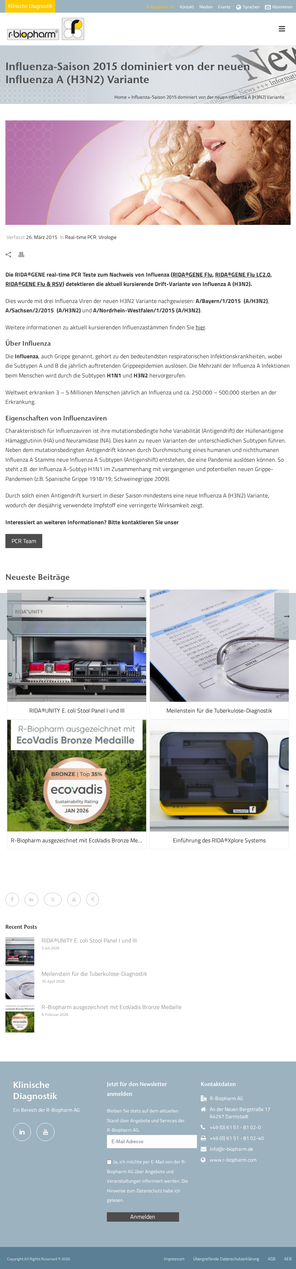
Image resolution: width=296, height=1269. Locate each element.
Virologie (108, 237)
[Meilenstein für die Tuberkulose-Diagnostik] (219, 646)
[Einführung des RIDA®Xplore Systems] (219, 776)
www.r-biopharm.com (233, 1160)
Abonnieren (282, 6)
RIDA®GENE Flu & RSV (33, 283)
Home (120, 97)
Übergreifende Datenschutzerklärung (226, 1259)
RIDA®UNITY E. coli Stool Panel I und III (77, 710)
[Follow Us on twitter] (53, 899)
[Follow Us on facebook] (12, 899)
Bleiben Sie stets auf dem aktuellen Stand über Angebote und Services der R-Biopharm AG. (146, 1120)
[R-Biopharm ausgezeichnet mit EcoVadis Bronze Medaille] (76, 776)
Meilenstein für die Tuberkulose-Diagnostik (219, 710)
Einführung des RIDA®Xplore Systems (219, 840)
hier (200, 327)
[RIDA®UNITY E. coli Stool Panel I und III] (76, 646)
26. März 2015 (41, 237)
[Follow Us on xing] (92, 899)
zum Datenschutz (144, 1190)
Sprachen (251, 6)
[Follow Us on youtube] (74, 899)
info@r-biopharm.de (231, 1149)
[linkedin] (22, 1132)
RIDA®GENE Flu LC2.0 (242, 274)
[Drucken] (24, 254)
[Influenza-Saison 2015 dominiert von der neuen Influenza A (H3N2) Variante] (148, 172)
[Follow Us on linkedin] (31, 899)
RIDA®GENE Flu (192, 274)
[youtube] (45, 1132)
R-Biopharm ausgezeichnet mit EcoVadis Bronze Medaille (78, 840)
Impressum (174, 1259)
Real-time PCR (80, 237)
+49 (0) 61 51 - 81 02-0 (235, 1127)
